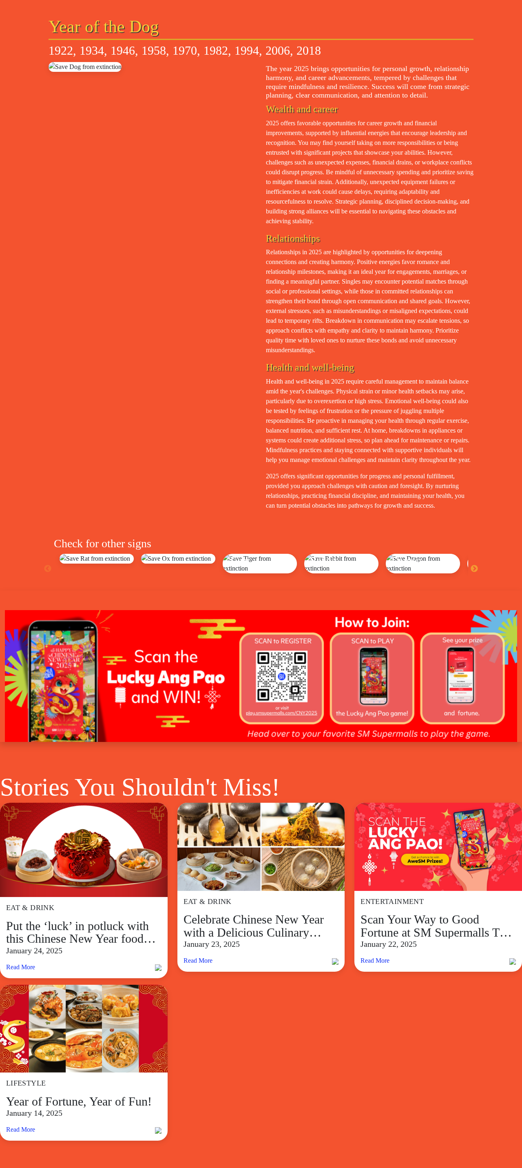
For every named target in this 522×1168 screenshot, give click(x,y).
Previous (48, 569)
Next (474, 569)
